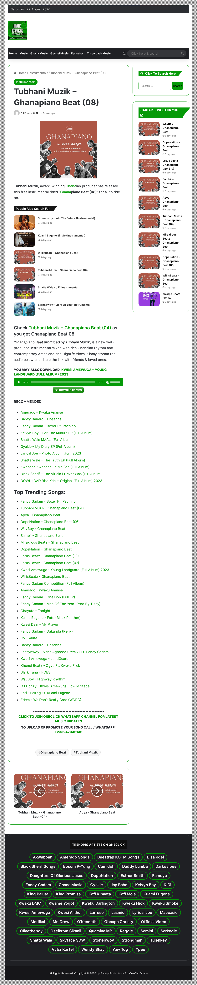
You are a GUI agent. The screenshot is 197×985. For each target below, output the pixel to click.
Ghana (71, 186)
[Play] (19, 382)
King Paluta (37, 894)
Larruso (97, 912)
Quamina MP (100, 931)
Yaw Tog (120, 949)
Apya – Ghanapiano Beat (171, 201)
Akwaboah (42, 857)
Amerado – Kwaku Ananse (42, 412)
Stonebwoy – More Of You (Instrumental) (65, 304)
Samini (147, 931)
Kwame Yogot (61, 903)
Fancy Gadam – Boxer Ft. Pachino (48, 426)
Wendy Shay (93, 949)
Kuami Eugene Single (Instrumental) (61, 235)
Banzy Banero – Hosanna (41, 419)
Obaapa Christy (118, 921)
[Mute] (107, 382)
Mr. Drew (61, 921)
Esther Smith (132, 875)
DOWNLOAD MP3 (70, 390)
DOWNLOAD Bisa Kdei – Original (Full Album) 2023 (61, 481)
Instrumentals (38, 73)
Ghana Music (39, 53)
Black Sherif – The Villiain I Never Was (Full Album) (61, 474)
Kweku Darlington (98, 903)
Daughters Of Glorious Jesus (56, 875)
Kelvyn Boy (145, 885)
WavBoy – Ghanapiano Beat (171, 127)
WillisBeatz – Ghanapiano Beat (58, 252)
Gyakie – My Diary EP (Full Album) (48, 447)
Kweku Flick (133, 903)
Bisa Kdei (155, 857)
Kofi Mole (127, 894)
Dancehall (77, 53)
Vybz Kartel (63, 949)
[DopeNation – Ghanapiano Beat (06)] (149, 262)
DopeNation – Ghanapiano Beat (171, 146)
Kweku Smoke (165, 903)
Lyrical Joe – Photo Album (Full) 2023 (51, 453)
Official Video (153, 921)
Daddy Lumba (135, 866)
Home (13, 53)
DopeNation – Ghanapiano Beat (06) (171, 261)
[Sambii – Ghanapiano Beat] (149, 184)
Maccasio (169, 912)
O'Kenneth (87, 921)
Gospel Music (59, 53)
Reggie (126, 931)
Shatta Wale (41, 940)
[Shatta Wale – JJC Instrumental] (24, 291)
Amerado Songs (75, 857)
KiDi (167, 885)
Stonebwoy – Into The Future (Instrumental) (66, 218)
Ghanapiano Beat (53, 752)
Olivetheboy (31, 931)
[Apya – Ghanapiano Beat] (149, 203)
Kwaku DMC (30, 903)
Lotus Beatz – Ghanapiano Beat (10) (171, 164)
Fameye (159, 875)
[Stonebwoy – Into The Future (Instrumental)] (24, 222)
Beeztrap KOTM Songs (118, 857)
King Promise (68, 894)
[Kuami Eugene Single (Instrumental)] (24, 239)
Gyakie (96, 885)
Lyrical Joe (142, 912)
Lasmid (118, 912)
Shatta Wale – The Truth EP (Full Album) (53, 460)
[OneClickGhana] (17, 30)
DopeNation (102, 875)
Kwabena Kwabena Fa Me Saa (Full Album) (55, 467)
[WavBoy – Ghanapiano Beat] (149, 129)
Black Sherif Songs (38, 866)
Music (24, 53)
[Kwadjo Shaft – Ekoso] (149, 299)
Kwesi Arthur (70, 912)
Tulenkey (158, 940)
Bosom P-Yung (76, 866)
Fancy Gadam (38, 885)
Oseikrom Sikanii (65, 931)
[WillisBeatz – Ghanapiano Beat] (24, 257)
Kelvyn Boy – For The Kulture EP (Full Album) (57, 433)
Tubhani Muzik (87, 752)
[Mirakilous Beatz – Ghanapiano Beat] (149, 239)
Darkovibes (165, 866)
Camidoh (106, 866)
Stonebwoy (103, 940)
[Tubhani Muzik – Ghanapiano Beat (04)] (24, 274)
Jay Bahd (119, 885)
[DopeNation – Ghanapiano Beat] (149, 147)
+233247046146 (68, 732)
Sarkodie (169, 931)
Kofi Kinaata (99, 894)
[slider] (115, 381)
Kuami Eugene (157, 894)
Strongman (132, 940)
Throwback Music (99, 53)
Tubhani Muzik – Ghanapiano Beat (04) (63, 270)
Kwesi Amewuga (34, 912)
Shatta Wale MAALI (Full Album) (46, 440)
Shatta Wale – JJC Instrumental (58, 287)
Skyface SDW (72, 940)
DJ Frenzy (26, 113)
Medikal (38, 921)
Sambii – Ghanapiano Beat (171, 183)
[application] (68, 382)
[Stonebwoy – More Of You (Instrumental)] (24, 309)
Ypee (140, 949)
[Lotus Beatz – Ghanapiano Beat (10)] (149, 166)
